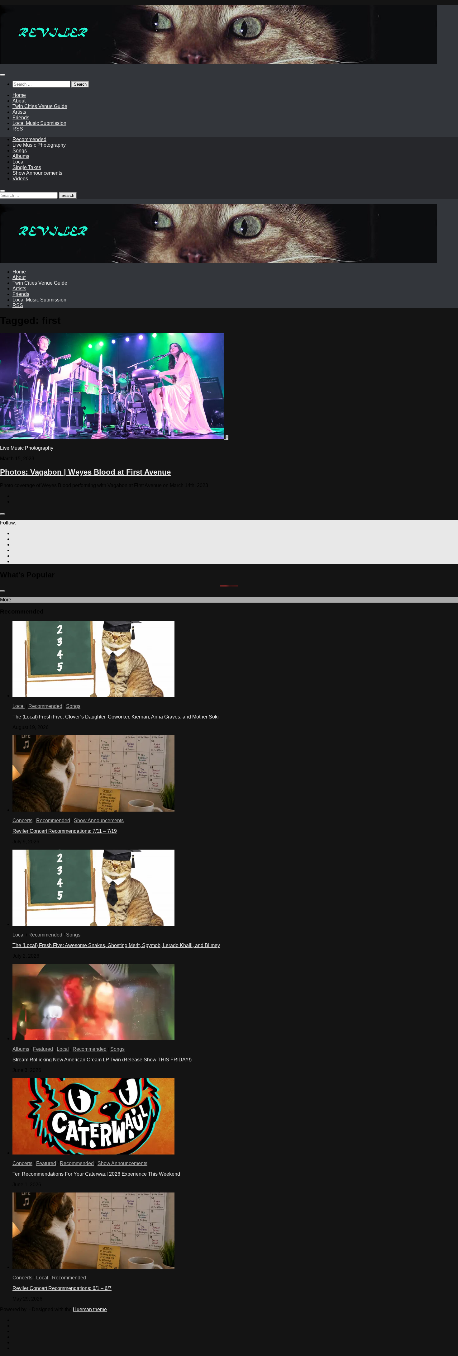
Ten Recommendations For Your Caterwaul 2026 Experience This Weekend (96, 1174)
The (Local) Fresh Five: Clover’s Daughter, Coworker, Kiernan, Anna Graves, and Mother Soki (115, 716)
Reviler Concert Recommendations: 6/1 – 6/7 (62, 1288)
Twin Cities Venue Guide (39, 106)
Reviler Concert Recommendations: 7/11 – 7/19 (64, 831)
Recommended (29, 139)
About (19, 100)
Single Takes (26, 167)
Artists (19, 112)
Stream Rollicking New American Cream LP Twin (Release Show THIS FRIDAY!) (102, 1059)
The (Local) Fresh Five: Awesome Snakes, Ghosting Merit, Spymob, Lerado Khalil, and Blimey (116, 945)
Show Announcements (37, 173)
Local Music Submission (39, 123)
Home (19, 95)
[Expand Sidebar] (2, 514)
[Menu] (2, 75)
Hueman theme (90, 1309)
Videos (20, 178)
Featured (43, 1049)
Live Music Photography (39, 145)
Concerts (22, 820)
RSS (17, 128)
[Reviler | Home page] (218, 62)
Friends (20, 117)
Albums (20, 156)
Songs (19, 150)
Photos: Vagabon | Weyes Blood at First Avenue (85, 472)
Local (18, 161)
